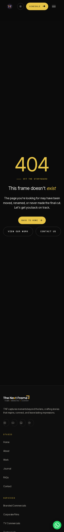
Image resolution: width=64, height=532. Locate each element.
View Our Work (18, 231)
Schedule (34, 6)
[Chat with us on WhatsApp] (57, 525)
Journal (7, 468)
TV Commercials (11, 523)
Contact (7, 486)
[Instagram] (6, 422)
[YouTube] (14, 422)
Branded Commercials (14, 505)
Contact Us (48, 231)
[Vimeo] (31, 422)
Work (6, 459)
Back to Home (29, 220)
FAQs (6, 477)
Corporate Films (11, 514)
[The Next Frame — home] (16, 399)
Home (6, 442)
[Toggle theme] (20, 6)
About (6, 450)
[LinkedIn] (23, 422)
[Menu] (54, 6)
